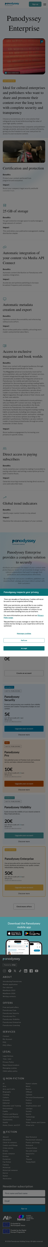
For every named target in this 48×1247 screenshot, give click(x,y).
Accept (24, 648)
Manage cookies (24, 633)
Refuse (24, 640)
